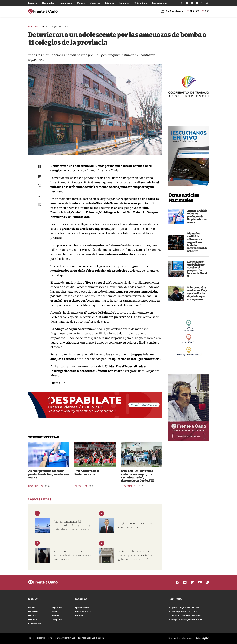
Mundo (81, 3)
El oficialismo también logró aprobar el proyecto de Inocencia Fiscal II (197, 269)
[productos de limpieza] (176, 216)
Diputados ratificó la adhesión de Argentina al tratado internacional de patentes (197, 242)
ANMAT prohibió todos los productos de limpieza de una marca (197, 216)
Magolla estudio (194, 638)
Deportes (95, 3)
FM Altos (79, 616)
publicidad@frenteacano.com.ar (186, 607)
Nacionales (66, 3)
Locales (32, 3)
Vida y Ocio (140, 3)
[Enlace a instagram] (202, 3)
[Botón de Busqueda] (207, 3)
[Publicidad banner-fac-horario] (188, 407)
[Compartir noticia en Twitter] (39, 176)
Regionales (48, 3)
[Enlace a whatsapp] (182, 3)
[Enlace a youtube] (197, 3)
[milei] (176, 293)
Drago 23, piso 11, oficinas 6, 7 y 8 (186, 620)
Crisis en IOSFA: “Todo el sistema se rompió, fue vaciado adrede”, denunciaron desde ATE (138, 475)
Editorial (109, 3)
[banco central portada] (106, 555)
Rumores (124, 3)
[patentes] (176, 242)
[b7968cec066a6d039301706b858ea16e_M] (95, 109)
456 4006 (196, 616)
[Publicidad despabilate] (95, 405)
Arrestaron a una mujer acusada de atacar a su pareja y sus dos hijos (72, 555)
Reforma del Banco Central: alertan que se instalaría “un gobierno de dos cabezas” (135, 555)
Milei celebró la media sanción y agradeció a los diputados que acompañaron (197, 293)
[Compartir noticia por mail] (39, 204)
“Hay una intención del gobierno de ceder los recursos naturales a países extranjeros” (72, 525)
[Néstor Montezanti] (106, 525)
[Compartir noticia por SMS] (39, 195)
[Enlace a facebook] (187, 3)
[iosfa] (141, 454)
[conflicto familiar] (42, 555)
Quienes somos (82, 607)
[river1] (95, 454)
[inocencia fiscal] (176, 269)
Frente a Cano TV (83, 611)
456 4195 (186, 616)
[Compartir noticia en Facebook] (39, 166)
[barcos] (42, 525)
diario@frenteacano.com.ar (184, 611)
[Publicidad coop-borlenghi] (188, 86)
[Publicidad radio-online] (188, 156)
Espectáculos (159, 3)
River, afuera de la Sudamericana (86, 472)
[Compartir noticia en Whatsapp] (39, 186)
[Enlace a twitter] (192, 3)
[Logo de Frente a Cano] (43, 11)
